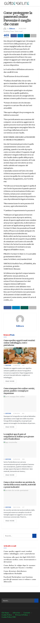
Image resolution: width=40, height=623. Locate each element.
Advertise (16, 613)
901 (23, 365)
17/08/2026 (16, 413)
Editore (12, 28)
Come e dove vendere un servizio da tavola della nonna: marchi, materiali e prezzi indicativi (20, 484)
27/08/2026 (16, 365)
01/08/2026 (16, 459)
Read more (10, 381)
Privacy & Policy (21, 615)
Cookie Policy (7, 615)
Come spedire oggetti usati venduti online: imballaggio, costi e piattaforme (19, 342)
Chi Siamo (5, 613)
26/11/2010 (22, 28)
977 (23, 507)
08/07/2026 (16, 507)
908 (23, 459)
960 (23, 413)
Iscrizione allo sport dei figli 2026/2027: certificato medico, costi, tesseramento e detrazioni (20, 559)
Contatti (26, 613)
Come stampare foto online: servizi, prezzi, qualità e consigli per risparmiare (19, 390)
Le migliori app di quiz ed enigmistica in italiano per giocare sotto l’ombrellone (19, 436)
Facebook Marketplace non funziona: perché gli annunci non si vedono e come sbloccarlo (20, 579)
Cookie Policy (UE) (9, 617)
